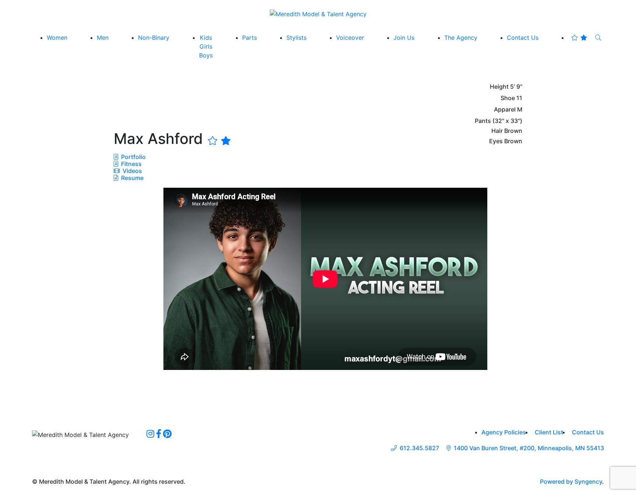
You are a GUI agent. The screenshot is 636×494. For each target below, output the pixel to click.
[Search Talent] (598, 37)
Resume (132, 177)
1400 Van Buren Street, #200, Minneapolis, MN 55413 (529, 448)
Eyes (496, 141)
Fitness (131, 163)
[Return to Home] (318, 13)
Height (499, 86)
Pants (483, 120)
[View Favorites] (579, 37)
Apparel (505, 109)
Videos (131, 170)
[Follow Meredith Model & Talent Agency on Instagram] (150, 433)
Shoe (508, 98)
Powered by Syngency (571, 481)
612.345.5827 (419, 448)
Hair (497, 130)
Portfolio (133, 156)
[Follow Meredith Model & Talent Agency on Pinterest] (167, 433)
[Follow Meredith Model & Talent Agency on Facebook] (158, 433)
